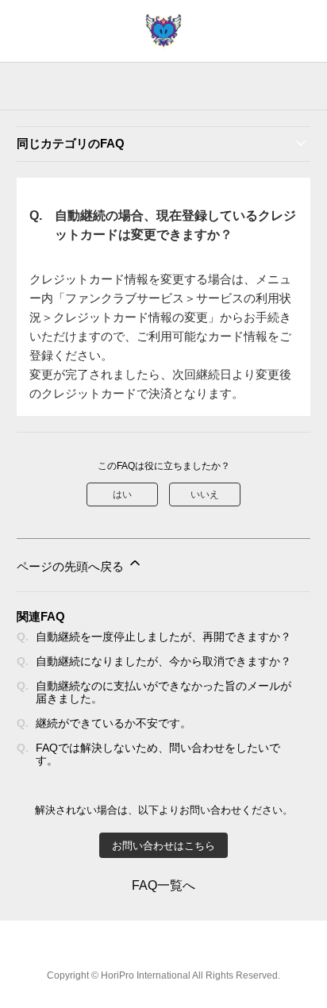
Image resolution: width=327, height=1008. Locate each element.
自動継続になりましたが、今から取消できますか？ (163, 661)
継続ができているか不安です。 (113, 723)
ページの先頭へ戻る (72, 566)
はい (122, 494)
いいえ (204, 494)
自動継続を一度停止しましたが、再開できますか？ (163, 636)
